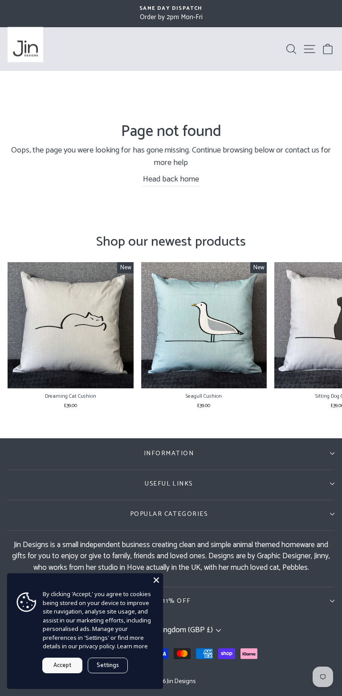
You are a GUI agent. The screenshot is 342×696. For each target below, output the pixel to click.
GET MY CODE (171, 460)
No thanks (171, 483)
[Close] (156, 580)
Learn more (132, 646)
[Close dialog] (273, 208)
